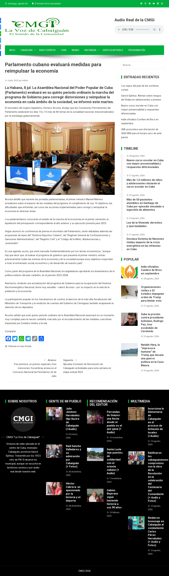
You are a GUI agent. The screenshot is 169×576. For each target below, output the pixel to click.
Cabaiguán (26, 50)
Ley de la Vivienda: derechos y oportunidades (144, 224)
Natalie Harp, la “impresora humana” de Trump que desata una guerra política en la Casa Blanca (152, 355)
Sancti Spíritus (47, 50)
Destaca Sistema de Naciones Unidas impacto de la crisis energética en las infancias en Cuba (145, 244)
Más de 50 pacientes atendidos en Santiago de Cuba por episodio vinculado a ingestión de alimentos (145, 204)
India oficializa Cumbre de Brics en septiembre (151, 270)
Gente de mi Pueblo (113, 50)
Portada (28, 346)
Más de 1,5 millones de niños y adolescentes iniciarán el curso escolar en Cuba (144, 183)
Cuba (64, 50)
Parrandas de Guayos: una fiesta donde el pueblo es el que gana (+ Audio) (114, 422)
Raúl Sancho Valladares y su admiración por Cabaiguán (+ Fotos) (73, 456)
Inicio (12, 50)
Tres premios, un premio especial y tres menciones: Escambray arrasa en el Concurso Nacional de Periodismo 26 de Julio (34, 368)
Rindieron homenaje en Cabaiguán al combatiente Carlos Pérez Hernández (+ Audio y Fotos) (156, 531)
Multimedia (90, 50)
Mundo (75, 50)
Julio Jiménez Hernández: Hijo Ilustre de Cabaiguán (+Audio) (73, 419)
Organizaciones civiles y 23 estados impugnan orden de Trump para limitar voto (152, 293)
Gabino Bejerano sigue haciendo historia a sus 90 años (114, 499)
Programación (136, 50)
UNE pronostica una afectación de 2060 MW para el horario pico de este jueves (141, 133)
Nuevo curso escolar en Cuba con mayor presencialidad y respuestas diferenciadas (140, 109)
